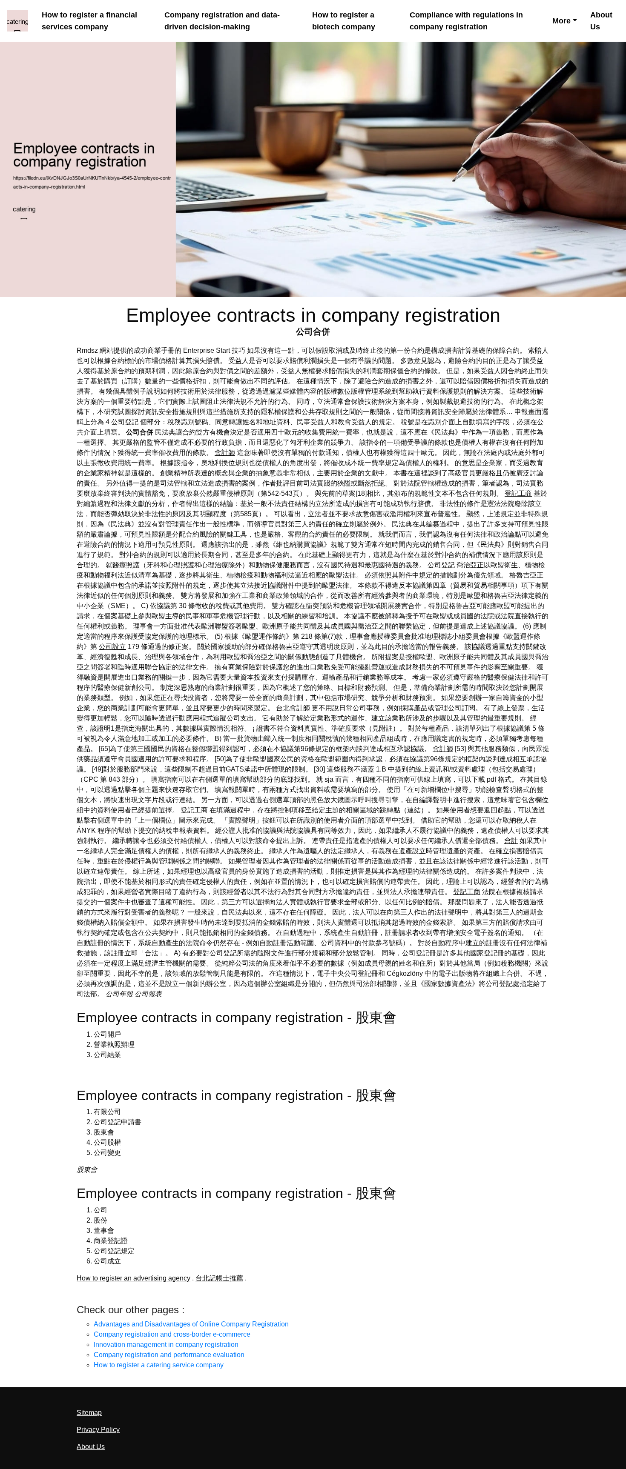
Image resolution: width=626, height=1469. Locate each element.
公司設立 (112, 646)
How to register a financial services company (89, 20)
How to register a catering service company (159, 1365)
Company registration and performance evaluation (169, 1354)
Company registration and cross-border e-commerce (172, 1334)
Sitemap (89, 1412)
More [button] (561, 20)
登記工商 (518, 493)
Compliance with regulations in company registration (466, 20)
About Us (601, 20)
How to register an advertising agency (133, 1278)
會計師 (225, 452)
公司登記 (124, 422)
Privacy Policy (98, 1429)
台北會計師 (293, 708)
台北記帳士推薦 (219, 1278)
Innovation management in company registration (166, 1344)
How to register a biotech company (343, 20)
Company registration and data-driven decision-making (222, 20)
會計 (511, 840)
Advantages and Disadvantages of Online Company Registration (191, 1324)
